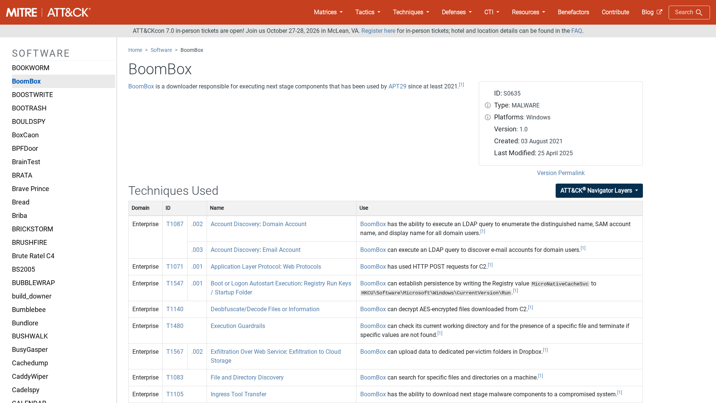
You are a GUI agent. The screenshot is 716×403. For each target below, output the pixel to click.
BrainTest (26, 162)
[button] (328, 12)
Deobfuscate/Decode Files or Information (265, 309)
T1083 (174, 377)
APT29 (397, 86)
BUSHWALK (30, 336)
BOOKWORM (31, 68)
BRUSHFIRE (29, 242)
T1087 (174, 224)
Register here (378, 30)
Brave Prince (30, 189)
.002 (197, 224)
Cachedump (30, 363)
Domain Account (285, 224)
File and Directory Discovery (247, 377)
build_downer (31, 296)
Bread (20, 202)
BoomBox (26, 81)
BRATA (22, 175)
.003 (197, 249)
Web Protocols (302, 266)
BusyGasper (30, 349)
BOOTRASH (29, 108)
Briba (19, 215)
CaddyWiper (30, 376)
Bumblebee (29, 309)
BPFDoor (25, 148)
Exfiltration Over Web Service (248, 351)
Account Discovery (235, 224)
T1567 (174, 351)
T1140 (174, 309)
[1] (461, 84)
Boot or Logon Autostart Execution (256, 283)
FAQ (576, 30)
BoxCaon (25, 135)
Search (685, 12)
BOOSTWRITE (32, 95)
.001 (197, 266)
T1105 (174, 394)
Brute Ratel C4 (33, 256)
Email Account (282, 249)
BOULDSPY (28, 121)
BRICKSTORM (32, 229)
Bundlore (25, 323)
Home (135, 50)
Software (161, 50)
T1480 (174, 325)
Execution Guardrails (238, 325)
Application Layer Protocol (245, 266)
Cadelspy (26, 390)
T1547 (174, 283)
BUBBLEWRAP (33, 283)
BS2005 (23, 269)
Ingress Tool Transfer (238, 394)
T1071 (174, 266)
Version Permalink (561, 172)
